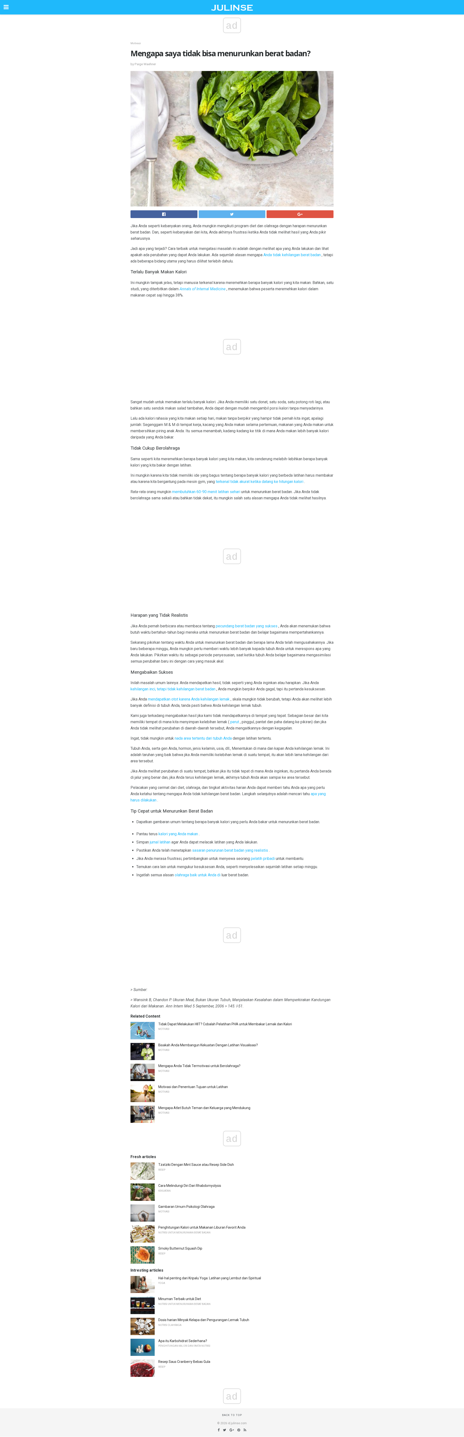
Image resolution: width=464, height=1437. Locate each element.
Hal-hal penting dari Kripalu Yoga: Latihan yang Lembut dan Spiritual (209, 1278)
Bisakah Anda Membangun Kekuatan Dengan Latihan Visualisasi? (208, 1045)
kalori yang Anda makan (178, 834)
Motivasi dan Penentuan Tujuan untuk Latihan (193, 1087)
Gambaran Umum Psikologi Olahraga (186, 1207)
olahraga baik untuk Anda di (197, 875)
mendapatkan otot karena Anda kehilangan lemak (189, 699)
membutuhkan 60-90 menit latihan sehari (206, 491)
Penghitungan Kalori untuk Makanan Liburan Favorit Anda (202, 1227)
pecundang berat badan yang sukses (246, 626)
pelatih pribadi (263, 858)
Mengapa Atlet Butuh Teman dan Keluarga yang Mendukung (204, 1108)
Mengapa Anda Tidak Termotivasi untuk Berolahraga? (199, 1066)
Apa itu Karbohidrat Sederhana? (182, 1341)
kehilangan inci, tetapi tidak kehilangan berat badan (172, 689)
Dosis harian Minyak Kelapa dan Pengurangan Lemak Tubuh (203, 1320)
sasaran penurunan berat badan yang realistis (230, 850)
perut (234, 722)
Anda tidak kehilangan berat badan (292, 255)
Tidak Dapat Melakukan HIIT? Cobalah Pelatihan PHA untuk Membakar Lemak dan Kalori (225, 1024)
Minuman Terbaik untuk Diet (179, 1299)
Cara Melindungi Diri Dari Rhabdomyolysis (189, 1186)
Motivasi (135, 43)
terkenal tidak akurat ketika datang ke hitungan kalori (259, 481)
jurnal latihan (160, 842)
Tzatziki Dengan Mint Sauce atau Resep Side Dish (196, 1165)
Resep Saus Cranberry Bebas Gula (184, 1362)
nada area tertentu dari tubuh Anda (203, 738)
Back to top (232, 1415)
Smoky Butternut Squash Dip (180, 1248)
